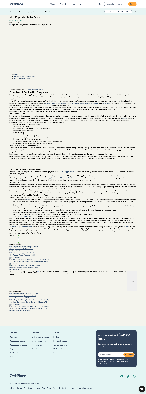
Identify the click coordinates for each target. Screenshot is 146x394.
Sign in (132, 4)
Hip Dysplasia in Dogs (22, 79)
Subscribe (129, 354)
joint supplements (23, 216)
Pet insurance (37, 345)
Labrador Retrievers (67, 103)
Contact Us (21, 388)
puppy (124, 118)
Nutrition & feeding (60, 341)
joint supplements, (67, 172)
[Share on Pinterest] (19, 237)
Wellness (56, 353)
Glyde (125, 227)
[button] (53, 4)
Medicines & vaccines (61, 349)
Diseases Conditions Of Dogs (24, 76)
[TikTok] (128, 376)
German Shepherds (52, 103)
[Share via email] (19, 242)
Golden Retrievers (91, 103)
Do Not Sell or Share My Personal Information (75, 388)
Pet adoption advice (17, 341)
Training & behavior (60, 345)
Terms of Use (102, 364)
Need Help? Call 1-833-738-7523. (117, 12)
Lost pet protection (39, 341)
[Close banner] (135, 11)
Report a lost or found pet (115, 4)
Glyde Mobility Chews (35, 90)
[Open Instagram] (19, 240)
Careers (30, 388)
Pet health (57, 337)
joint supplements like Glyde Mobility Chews (60, 178)
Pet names (14, 357)
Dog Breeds (14, 349)
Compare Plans (132, 280)
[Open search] (100, 4)
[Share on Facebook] (19, 235)
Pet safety (35, 349)
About (12, 388)
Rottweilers (106, 103)
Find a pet (13, 337)
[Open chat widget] (142, 389)
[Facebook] (121, 376)
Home (15, 74)
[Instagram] (134, 376)
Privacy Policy (123, 362)
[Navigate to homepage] (17, 4)
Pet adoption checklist (18, 345)
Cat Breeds (14, 353)
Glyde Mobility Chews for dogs (21, 227)
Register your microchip (40, 337)
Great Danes (79, 103)
